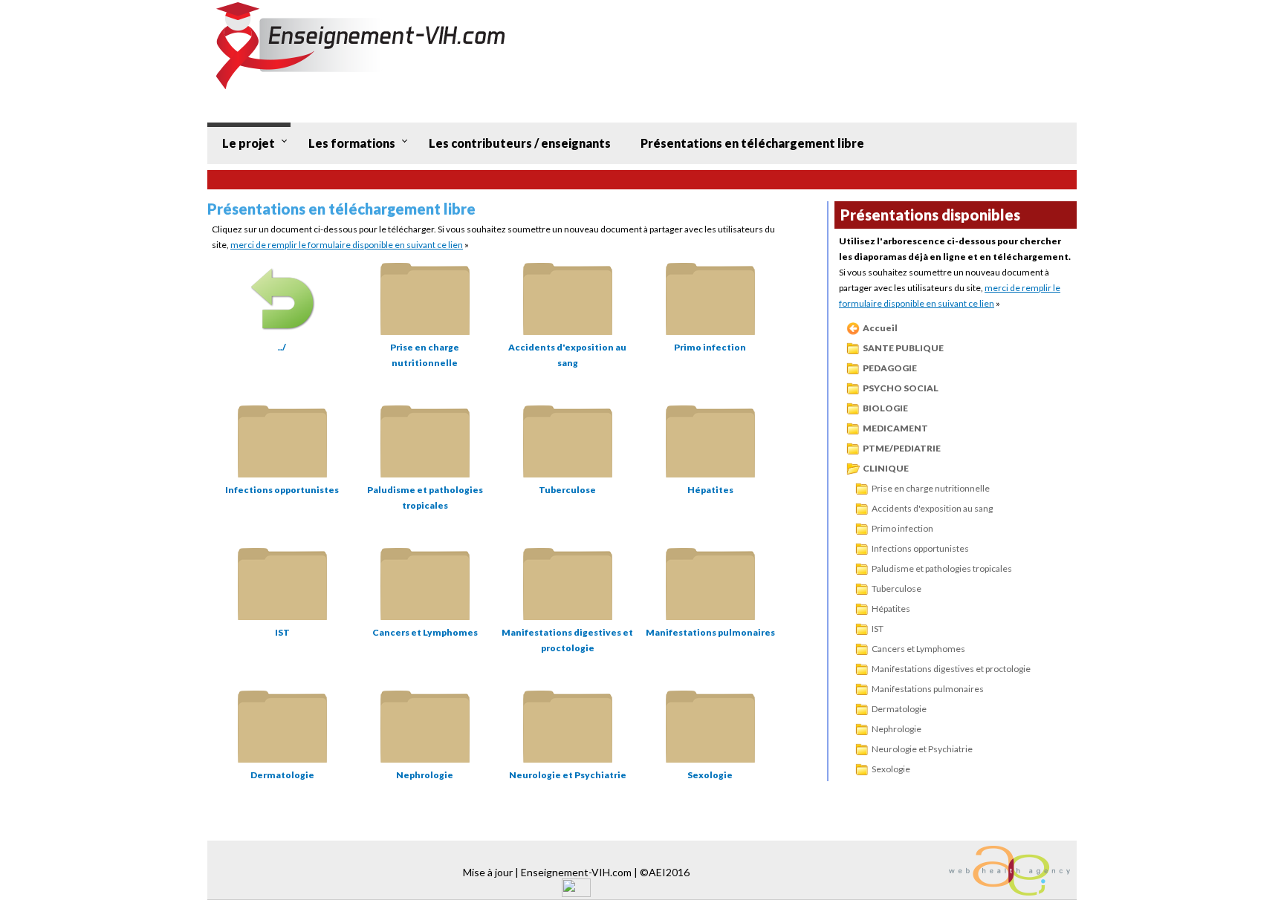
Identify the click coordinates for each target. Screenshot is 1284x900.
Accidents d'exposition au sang (932, 508)
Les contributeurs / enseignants (520, 143)
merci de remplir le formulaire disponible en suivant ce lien (346, 244)
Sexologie (891, 769)
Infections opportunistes (920, 548)
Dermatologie (899, 708)
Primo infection (902, 528)
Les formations (351, 143)
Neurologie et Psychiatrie (922, 748)
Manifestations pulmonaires (928, 688)
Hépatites (891, 608)
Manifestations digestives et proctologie (951, 668)
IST (877, 628)
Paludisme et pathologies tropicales (942, 568)
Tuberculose (896, 588)
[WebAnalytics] (576, 893)
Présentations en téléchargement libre (752, 143)
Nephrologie (896, 728)
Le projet (248, 143)
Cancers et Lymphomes (918, 648)
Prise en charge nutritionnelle (931, 488)
